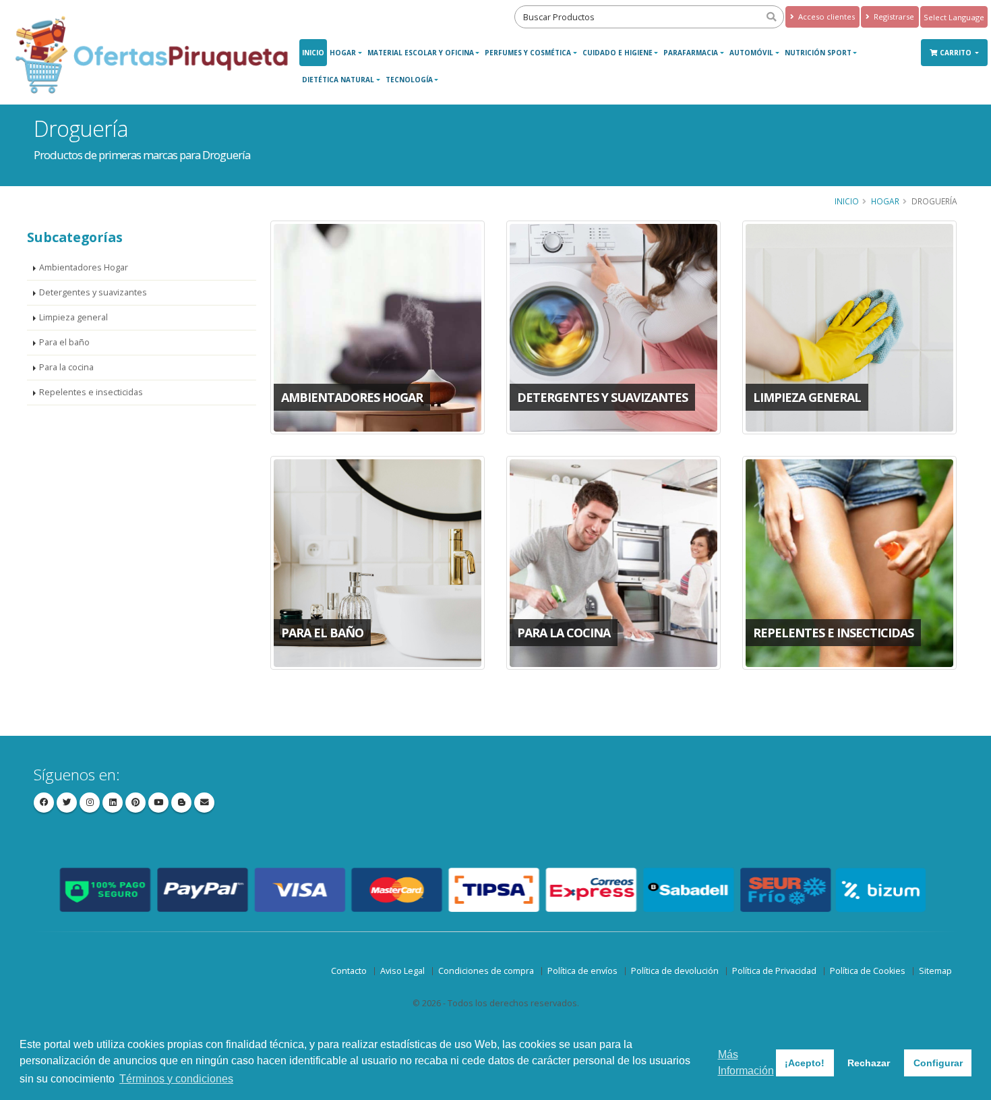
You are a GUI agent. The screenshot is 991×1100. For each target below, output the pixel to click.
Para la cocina (66, 367)
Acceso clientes (825, 16)
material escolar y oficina (420, 52)
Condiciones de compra (486, 971)
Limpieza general (73, 317)
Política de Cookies (867, 971)
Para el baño (64, 342)
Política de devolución (675, 971)
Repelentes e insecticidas (91, 392)
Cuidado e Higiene (617, 52)
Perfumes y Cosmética (528, 52)
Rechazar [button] (868, 1063)
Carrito (956, 52)
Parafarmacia (690, 52)
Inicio (313, 52)
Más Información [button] (746, 1062)
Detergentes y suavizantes (93, 292)
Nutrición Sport (818, 52)
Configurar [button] (938, 1063)
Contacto (349, 971)
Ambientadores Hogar (83, 267)
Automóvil (751, 52)
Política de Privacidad (774, 971)
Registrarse (893, 16)
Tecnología (409, 79)
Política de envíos (582, 971)
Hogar (343, 52)
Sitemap (935, 971)
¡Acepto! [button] (804, 1063)
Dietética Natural (338, 79)
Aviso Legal (402, 971)
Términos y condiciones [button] (176, 1078)
